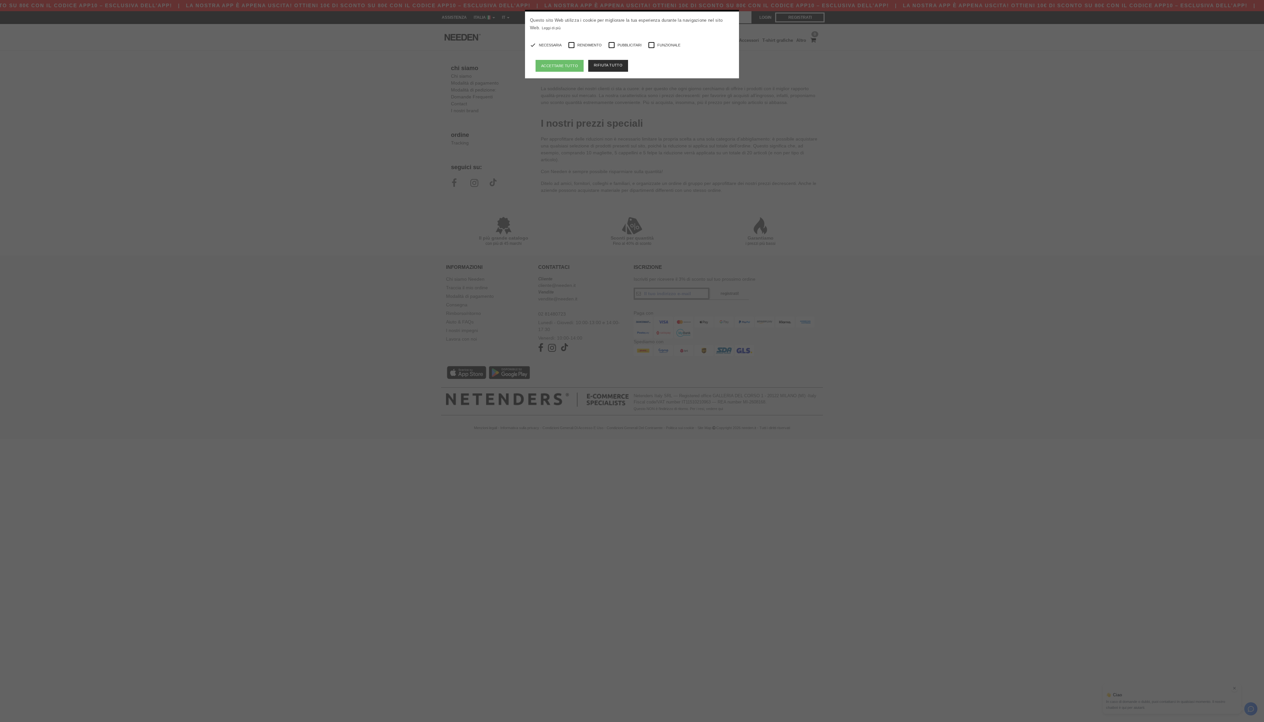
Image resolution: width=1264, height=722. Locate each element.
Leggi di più (551, 28)
